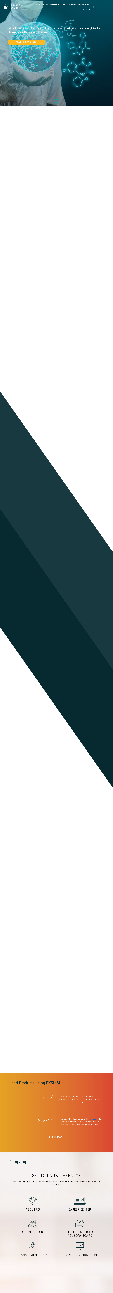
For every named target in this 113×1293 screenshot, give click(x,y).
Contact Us (86, 9)
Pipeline (53, 4)
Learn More (56, 1137)
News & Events (85, 4)
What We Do (41, 4)
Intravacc (94, 1119)
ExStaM (62, 4)
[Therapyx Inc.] (14, 7)
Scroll (56, 99)
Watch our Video (26, 42)
